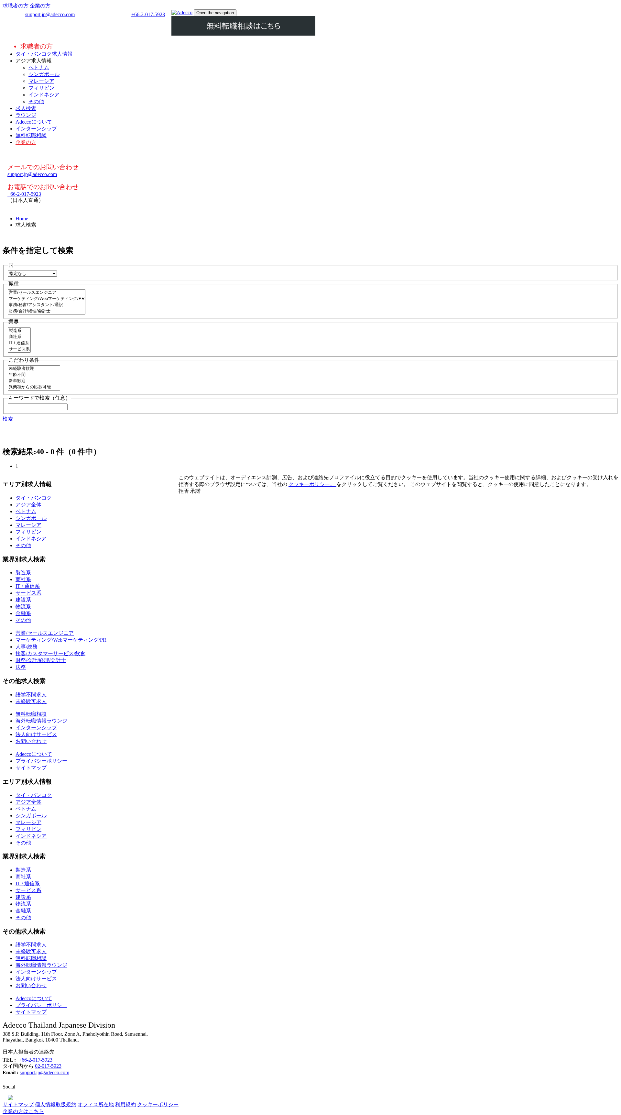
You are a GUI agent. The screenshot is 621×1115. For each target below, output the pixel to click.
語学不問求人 (31, 694)
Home (22, 218)
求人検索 (26, 108)
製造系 (23, 572)
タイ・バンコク (34, 498)
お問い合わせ (31, 741)
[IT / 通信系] (19, 343)
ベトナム (38, 67)
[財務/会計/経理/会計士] (46, 311)
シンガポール (44, 74)
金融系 (23, 613)
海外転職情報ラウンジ (41, 720)
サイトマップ (31, 767)
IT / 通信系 (28, 586)
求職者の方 (15, 5)
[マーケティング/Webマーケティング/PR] (46, 299)
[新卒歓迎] (34, 381)
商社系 (23, 579)
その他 (36, 101)
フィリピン (41, 88)
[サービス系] (19, 349)
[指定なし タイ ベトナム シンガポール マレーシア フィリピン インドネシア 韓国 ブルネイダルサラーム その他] (32, 273)
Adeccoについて (34, 122)
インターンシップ (36, 128)
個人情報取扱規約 (55, 1104)
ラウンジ (26, 115)
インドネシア (44, 94)
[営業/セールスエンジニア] (46, 293)
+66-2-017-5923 (148, 14)
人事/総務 (27, 646)
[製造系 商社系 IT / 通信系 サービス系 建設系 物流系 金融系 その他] (19, 350)
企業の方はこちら (23, 1111)
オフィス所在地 (96, 1104)
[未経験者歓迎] (34, 369)
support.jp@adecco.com (50, 14)
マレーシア (41, 81)
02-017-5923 (48, 1066)
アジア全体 (28, 504)
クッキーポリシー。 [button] (312, 484)
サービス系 (28, 593)
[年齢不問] (34, 375)
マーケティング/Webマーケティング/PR (61, 640)
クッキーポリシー (158, 1104)
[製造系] (19, 331)
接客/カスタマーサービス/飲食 (50, 653)
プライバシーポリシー (41, 761)
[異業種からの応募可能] (34, 387)
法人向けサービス (36, 734)
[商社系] (19, 337)
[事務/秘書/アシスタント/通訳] (46, 305)
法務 (21, 667)
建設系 (23, 599)
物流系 (23, 606)
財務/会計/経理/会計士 (41, 660)
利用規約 (125, 1104)
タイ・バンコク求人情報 (44, 54)
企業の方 (40, 5)
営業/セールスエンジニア (45, 633)
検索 (8, 419)
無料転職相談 (31, 135)
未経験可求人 (31, 701)
